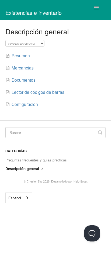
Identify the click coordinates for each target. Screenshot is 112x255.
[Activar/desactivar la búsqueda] (100, 132)
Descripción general (22, 168)
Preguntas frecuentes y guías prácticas (36, 160)
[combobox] (18, 198)
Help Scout (81, 181)
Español (14, 197)
